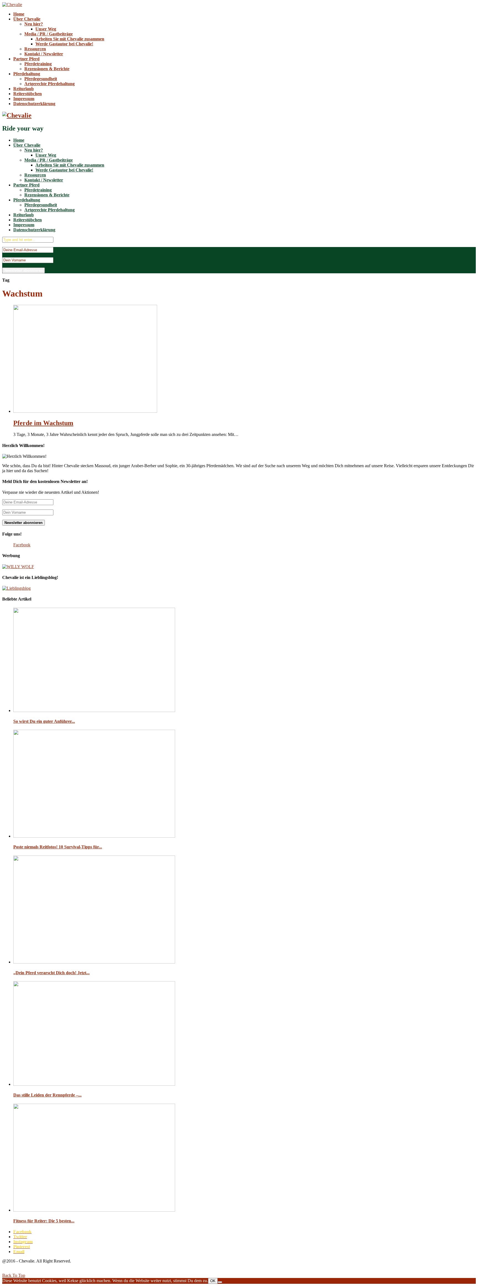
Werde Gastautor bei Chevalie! (64, 43)
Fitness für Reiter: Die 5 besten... (43, 1221)
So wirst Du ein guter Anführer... (44, 721)
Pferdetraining (38, 63)
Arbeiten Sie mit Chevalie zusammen (69, 39)
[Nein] (220, 1282)
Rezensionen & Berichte (46, 68)
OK (212, 1281)
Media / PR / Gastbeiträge (48, 34)
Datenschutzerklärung (34, 103)
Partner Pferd (26, 58)
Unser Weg (45, 29)
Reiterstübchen (27, 93)
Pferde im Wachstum (43, 423)
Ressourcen (35, 48)
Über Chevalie (26, 19)
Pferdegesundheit (40, 78)
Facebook (21, 544)
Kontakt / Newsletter (43, 53)
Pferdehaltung (26, 73)
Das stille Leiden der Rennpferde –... (47, 1095)
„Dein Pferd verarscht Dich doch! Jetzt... (51, 972)
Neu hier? (33, 24)
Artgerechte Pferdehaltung (49, 83)
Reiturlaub (23, 88)
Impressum (23, 98)
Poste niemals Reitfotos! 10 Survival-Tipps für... (57, 847)
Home (18, 14)
